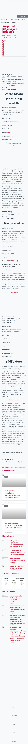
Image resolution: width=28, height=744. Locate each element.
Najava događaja (7, 35)
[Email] (14, 54)
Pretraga (14, 741)
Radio (14, 732)
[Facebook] (14, 42)
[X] (14, 52)
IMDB (8, 132)
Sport (23, 19)
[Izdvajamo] (14, 713)
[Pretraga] (14, 738)
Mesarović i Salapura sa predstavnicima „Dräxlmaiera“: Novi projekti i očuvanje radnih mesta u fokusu (17, 619)
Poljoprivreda (5, 22)
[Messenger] (14, 44)
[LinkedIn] (14, 46)
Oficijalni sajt (14, 261)
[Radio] (14, 730)
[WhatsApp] (14, 50)
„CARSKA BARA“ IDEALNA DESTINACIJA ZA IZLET (17, 560)
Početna (14, 707)
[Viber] (14, 48)
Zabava (14, 22)
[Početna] (14, 704)
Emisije (17, 19)
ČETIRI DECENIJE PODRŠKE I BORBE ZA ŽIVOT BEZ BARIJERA (13, 525)
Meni (14, 724)
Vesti (11, 19)
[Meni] (14, 721)
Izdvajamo (4, 19)
